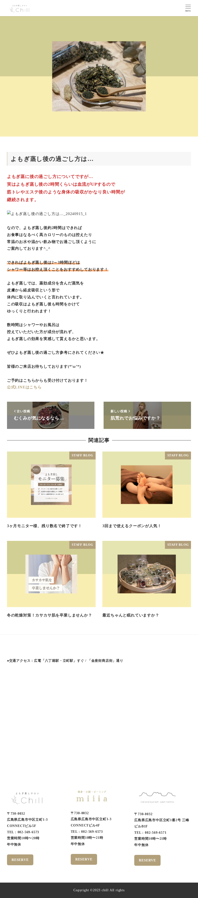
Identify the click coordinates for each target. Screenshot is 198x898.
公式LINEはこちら (24, 387)
